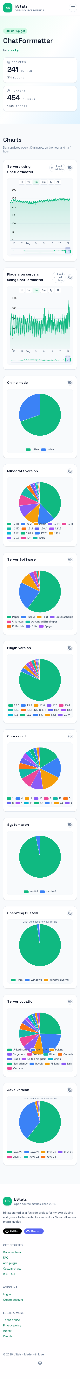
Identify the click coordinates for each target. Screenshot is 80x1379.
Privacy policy (12, 1325)
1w (28, 182)
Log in (7, 1294)
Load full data (59, 168)
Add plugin (10, 1263)
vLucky (13, 50)
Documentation (12, 1252)
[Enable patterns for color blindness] (70, 168)
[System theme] (40, 1363)
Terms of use (11, 1320)
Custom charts (12, 1268)
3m (44, 182)
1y (51, 182)
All (58, 182)
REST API (9, 1274)
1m (36, 182)
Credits (7, 1336)
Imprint (7, 1330)
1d (22, 182)
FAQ (5, 1257)
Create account (13, 1299)
